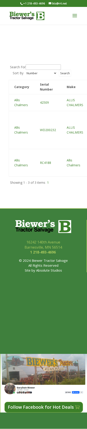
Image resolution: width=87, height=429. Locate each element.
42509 (44, 102)
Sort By (18, 73)
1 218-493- (43, 252)
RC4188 (45, 163)
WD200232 (48, 130)
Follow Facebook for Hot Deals (41, 407)
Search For (18, 67)
